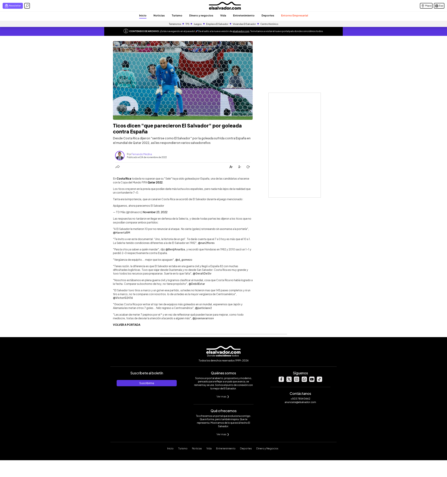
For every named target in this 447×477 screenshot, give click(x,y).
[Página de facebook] (281, 381)
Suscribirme (146, 383)
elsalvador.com (241, 31)
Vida (223, 15)
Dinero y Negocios (267, 448)
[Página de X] (289, 381)
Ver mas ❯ (223, 396)
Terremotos (175, 24)
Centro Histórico (269, 24)
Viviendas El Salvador (244, 24)
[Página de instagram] (296, 381)
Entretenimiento (244, 15)
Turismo (177, 15)
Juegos (198, 24)
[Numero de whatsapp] (304, 381)
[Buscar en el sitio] (27, 6)
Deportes (268, 15)
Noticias (159, 15)
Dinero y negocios (201, 15)
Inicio (142, 15)
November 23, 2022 (155, 212)
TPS (187, 24)
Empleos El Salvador (217, 24)
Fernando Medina (141, 154)
